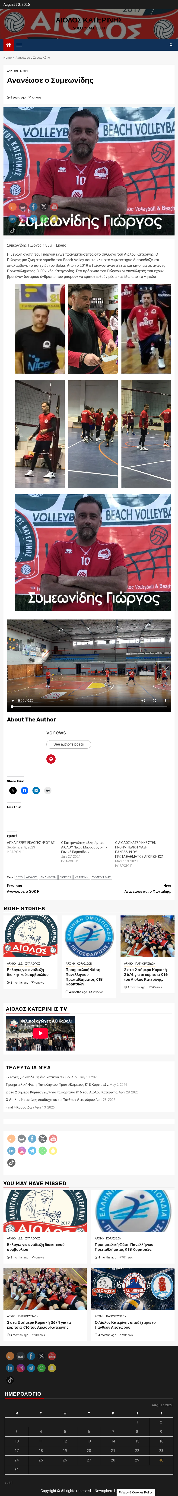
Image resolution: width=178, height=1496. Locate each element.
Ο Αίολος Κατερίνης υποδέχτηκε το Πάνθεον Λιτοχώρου (125, 1325)
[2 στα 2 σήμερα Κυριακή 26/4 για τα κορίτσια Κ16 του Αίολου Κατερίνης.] (148, 936)
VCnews (98, 992)
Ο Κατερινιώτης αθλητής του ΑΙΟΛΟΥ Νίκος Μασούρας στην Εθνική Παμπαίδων (84, 847)
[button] (93, 329)
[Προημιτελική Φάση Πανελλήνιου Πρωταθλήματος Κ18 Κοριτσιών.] (89, 936)
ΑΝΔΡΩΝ (12, 71)
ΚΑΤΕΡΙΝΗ (82, 877)
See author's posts (69, 744)
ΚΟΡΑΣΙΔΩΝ (84, 963)
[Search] (171, 45)
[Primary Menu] (21, 45)
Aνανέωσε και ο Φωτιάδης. (147, 889)
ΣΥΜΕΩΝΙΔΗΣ (101, 877)
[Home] (8, 45)
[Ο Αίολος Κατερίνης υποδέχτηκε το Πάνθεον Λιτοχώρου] (133, 1289)
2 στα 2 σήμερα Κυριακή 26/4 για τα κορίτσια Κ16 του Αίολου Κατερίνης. (146, 975)
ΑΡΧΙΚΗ (24, 71)
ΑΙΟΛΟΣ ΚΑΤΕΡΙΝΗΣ (89, 20)
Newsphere (104, 1491)
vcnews (36, 97)
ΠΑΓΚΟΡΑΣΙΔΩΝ (145, 963)
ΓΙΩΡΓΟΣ (65, 877)
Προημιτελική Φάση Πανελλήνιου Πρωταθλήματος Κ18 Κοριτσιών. (84, 977)
